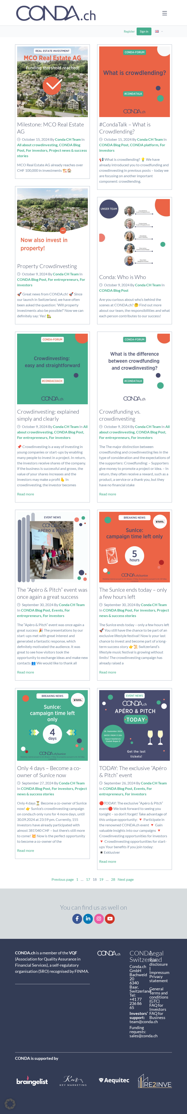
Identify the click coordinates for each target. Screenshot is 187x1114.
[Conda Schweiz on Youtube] (110, 919)
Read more (25, 494)
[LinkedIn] (88, 919)
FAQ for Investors (157, 1007)
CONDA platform (144, 145)
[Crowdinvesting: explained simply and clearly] (52, 369)
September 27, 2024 (37, 783)
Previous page (63, 879)
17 (88, 879)
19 (101, 879)
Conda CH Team (68, 139)
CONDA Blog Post (113, 145)
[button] (10, 1104)
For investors (36, 150)
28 (113, 879)
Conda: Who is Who (122, 277)
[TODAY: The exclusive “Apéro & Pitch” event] (134, 725)
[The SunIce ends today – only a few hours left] (134, 547)
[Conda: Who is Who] (134, 234)
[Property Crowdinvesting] (52, 223)
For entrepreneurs (63, 279)
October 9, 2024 (34, 274)
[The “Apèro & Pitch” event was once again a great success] (52, 547)
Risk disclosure (158, 962)
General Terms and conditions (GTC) (158, 995)
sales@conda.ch (144, 1035)
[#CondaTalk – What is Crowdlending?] (134, 81)
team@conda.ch (144, 1021)
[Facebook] (77, 919)
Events (57, 610)
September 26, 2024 (119, 783)
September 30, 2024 (37, 604)
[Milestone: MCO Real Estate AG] (52, 81)
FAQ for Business (157, 1015)
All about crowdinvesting (37, 145)
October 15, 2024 (35, 139)
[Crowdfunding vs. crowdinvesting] (134, 369)
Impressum (159, 972)
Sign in (144, 31)
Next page (126, 879)
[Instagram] (99, 919)
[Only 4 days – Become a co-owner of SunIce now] (52, 725)
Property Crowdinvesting (47, 266)
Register (129, 31)
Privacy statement (158, 978)
